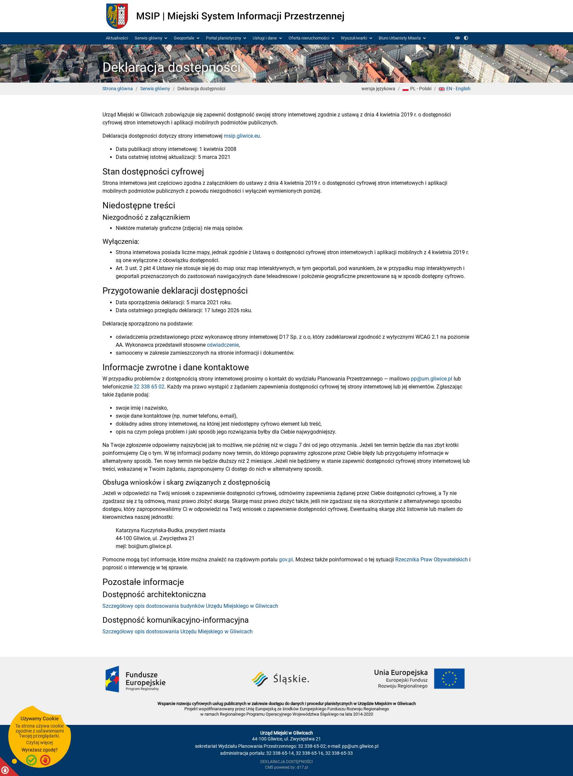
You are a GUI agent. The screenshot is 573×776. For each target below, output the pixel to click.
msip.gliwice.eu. (242, 136)
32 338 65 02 (149, 387)
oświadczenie (223, 345)
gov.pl (286, 559)
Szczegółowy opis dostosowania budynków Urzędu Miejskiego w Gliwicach (190, 606)
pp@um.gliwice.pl (431, 379)
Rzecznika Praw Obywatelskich (431, 559)
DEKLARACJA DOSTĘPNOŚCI (286, 761)
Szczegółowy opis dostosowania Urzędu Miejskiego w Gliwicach (177, 631)
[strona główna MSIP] (223, 16)
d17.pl (302, 767)
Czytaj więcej (39, 742)
